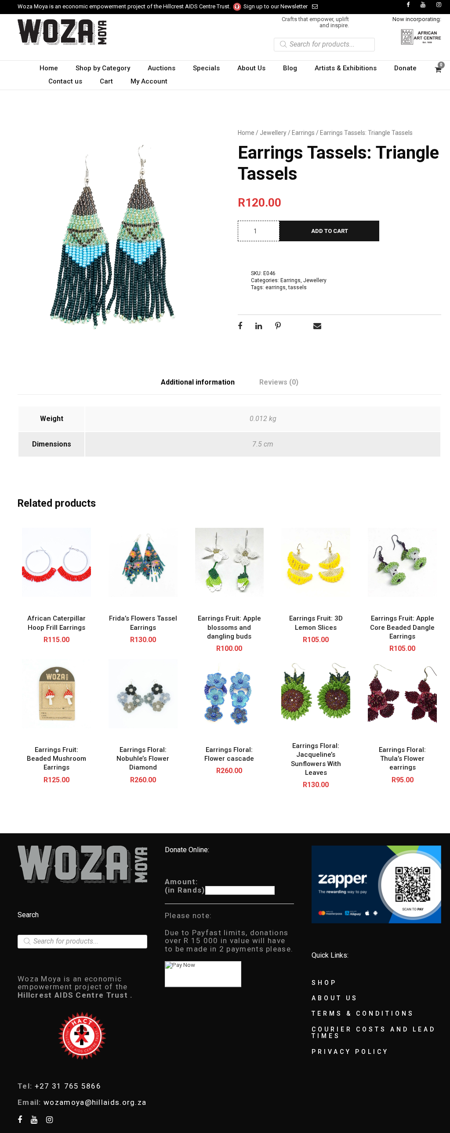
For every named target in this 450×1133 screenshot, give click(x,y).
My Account (149, 81)
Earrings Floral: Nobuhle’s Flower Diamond (142, 759)
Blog (290, 68)
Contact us (65, 81)
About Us (251, 68)
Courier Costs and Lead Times (374, 1032)
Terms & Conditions (363, 1013)
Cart (106, 81)
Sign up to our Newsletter (275, 6)
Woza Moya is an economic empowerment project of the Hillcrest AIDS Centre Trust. (125, 6)
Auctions (161, 68)
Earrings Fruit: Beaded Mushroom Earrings (56, 759)
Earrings (303, 132)
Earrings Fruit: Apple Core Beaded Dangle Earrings (402, 627)
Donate (405, 68)
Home (49, 68)
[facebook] (408, 4)
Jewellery (273, 132)
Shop (324, 982)
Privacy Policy (350, 1051)
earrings (275, 287)
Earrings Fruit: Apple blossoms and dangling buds (229, 627)
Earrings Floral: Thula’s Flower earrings (402, 759)
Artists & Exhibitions (346, 68)
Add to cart (329, 231)
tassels (297, 287)
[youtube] (423, 4)
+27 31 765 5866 (68, 1086)
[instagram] (438, 4)
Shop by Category (103, 68)
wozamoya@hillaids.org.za (95, 1102)
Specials (206, 68)
